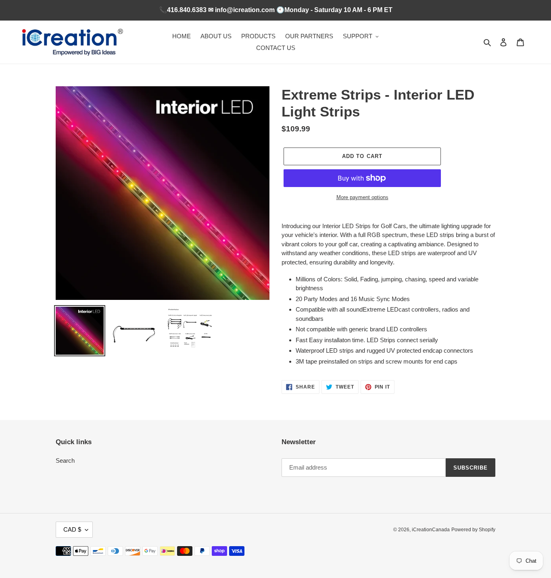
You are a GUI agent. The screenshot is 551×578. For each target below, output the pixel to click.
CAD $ (72, 529)
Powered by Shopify (473, 529)
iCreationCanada (431, 529)
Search (65, 460)
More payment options (362, 197)
